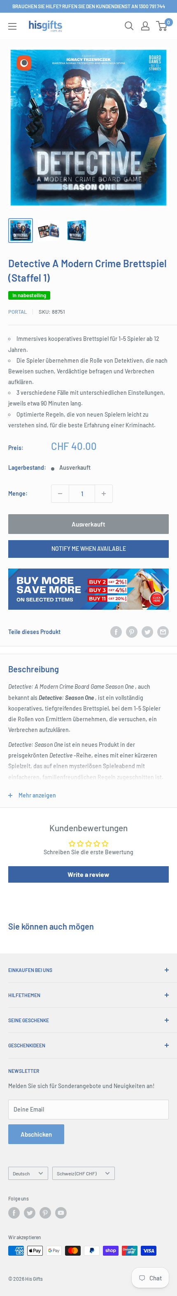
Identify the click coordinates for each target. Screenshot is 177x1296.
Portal (17, 311)
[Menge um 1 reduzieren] (60, 493)
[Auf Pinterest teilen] (131, 632)
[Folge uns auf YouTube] (61, 1213)
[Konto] (145, 25)
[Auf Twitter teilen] (147, 632)
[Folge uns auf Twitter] (29, 1213)
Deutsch (21, 1173)
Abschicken (36, 1134)
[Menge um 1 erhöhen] (103, 493)
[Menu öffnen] (12, 26)
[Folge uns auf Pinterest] (45, 1213)
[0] (162, 26)
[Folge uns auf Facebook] (14, 1213)
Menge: (18, 493)
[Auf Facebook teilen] (116, 632)
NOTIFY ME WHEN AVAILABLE (88, 548)
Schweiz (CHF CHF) (76, 1173)
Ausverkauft (88, 524)
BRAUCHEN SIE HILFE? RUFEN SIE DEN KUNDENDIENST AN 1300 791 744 (88, 6)
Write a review (88, 874)
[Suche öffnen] (129, 25)
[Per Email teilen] (163, 632)
